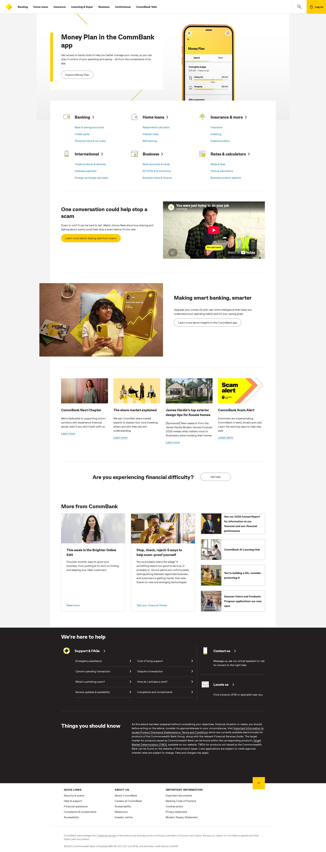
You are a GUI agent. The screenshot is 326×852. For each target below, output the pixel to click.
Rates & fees (218, 164)
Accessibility (71, 817)
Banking (23, 6)
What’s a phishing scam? (90, 681)
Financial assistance (76, 806)
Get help (216, 476)
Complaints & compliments (80, 811)
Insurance (59, 6)
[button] (299, 7)
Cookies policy (174, 806)
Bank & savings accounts (89, 127)
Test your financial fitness (152, 605)
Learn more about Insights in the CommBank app (207, 322)
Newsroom (121, 811)
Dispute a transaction (150, 671)
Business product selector (226, 177)
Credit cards (82, 134)
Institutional (123, 6)
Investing (216, 134)
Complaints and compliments (154, 692)
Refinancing (150, 140)
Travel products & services (90, 164)
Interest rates (150, 134)
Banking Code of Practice (181, 800)
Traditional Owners (106, 835)
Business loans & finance (157, 177)
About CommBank (126, 795)
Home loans (40, 6)
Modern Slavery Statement (182, 817)
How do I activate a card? (152, 681)
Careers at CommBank (128, 800)
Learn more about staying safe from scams (90, 238)
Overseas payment (85, 170)
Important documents (179, 795)
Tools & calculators (222, 170)
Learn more (68, 433)
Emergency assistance (88, 660)
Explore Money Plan (77, 74)
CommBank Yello (146, 6)
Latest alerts (225, 437)
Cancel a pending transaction (92, 671)
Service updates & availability (92, 692)
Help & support (73, 800)
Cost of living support (150, 660)
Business (104, 6)
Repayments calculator (156, 127)
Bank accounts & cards (156, 164)
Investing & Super (82, 6)
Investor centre (124, 817)
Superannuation (220, 140)
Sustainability (123, 806)
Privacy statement (176, 811)
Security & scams (74, 795)
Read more (73, 605)
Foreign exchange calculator (91, 177)
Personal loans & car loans (90, 140)
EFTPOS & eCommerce (157, 170)
